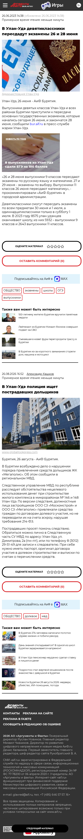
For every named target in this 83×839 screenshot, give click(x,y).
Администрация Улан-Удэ (20, 94)
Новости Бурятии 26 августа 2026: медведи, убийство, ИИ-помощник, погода (45, 684)
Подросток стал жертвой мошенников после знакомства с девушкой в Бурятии (46, 671)
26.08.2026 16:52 (13, 374)
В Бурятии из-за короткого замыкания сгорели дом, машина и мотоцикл (47, 353)
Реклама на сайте (38, 713)
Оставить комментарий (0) (41, 261)
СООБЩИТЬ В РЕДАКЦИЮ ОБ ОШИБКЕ (32, 724)
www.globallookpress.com (20, 452)
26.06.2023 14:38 (13, 16)
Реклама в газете (17, 719)
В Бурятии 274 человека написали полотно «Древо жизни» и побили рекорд (45, 634)
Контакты (11, 713)
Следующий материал (39, 828)
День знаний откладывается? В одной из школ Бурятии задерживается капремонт (47, 647)
